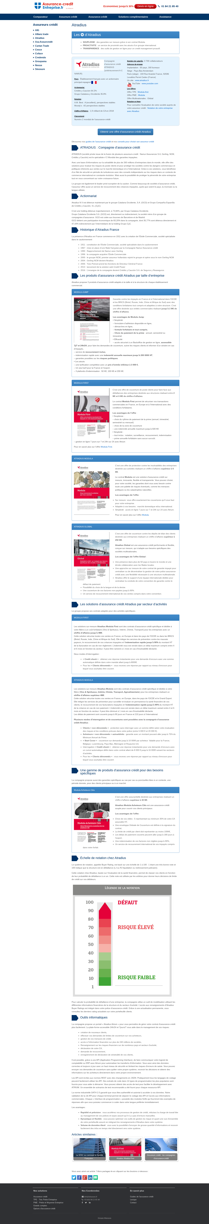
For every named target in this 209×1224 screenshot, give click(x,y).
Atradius (39, 38)
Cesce (38, 49)
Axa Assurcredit (43, 42)
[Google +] (84, 1176)
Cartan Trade (42, 46)
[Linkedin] (90, 1176)
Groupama (40, 61)
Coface (39, 53)
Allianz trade (41, 34)
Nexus (38, 65)
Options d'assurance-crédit (44, 1209)
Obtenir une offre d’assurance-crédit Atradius (125, 131)
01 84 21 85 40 (169, 6)
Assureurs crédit (68, 17)
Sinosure (40, 69)
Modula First (106, 447)
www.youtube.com (150, 83)
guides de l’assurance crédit (98, 141)
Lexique (133, 1200)
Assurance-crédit (97, 17)
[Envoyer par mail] (95, 1176)
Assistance (165, 17)
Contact (133, 1203)
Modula (141, 95)
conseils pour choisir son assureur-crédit (136, 141)
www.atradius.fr (142, 80)
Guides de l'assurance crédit (141, 1197)
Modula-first (143, 92)
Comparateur (40, 17)
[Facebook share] (79, 1176)
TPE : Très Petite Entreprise (45, 1200)
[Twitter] (74, 1176)
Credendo (40, 57)
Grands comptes (40, 1206)
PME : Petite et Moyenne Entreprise (48, 1203)
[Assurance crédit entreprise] (51, 5)
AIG (37, 30)
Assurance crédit (40, 1197)
